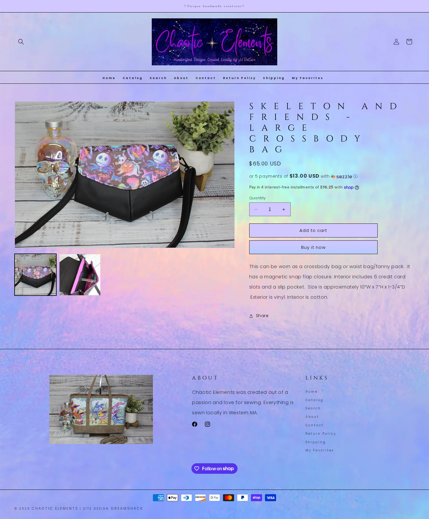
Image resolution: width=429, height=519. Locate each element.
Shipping (316, 442)
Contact (315, 425)
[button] (21, 41)
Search (313, 408)
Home (312, 392)
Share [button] (262, 316)
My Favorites (320, 450)
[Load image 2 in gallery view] (80, 275)
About (312, 417)
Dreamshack (127, 508)
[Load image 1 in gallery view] (35, 275)
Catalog (315, 400)
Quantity (257, 198)
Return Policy (321, 433)
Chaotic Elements (55, 508)
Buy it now (313, 247)
